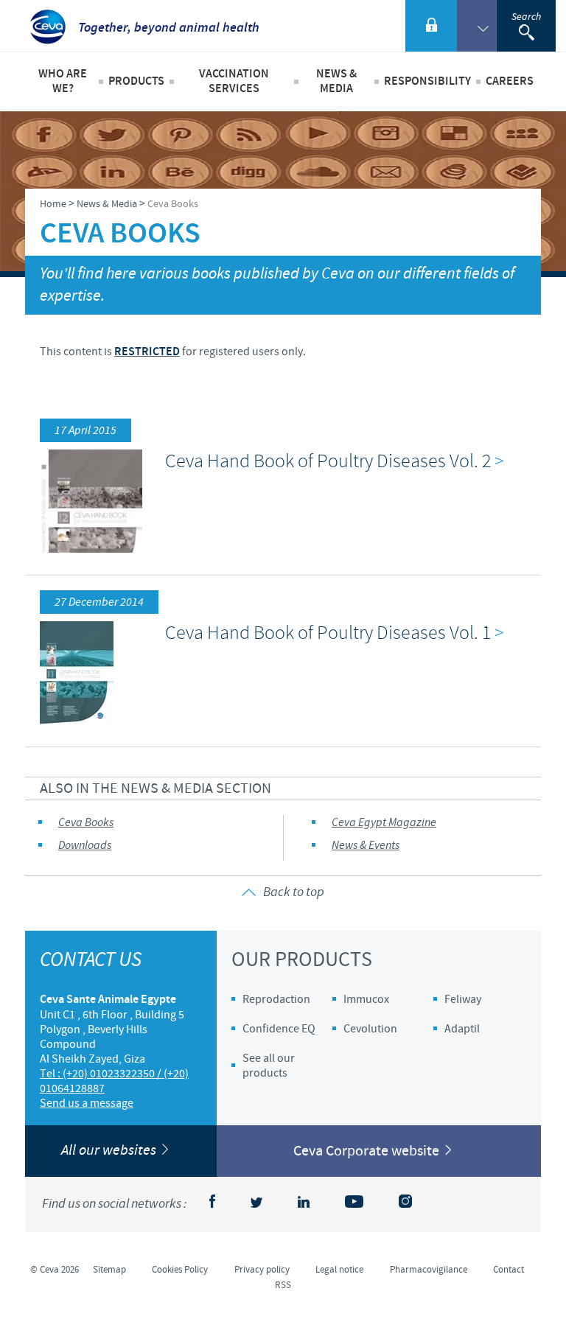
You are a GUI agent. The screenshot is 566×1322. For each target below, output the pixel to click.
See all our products (268, 1065)
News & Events (365, 845)
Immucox (366, 999)
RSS (283, 1285)
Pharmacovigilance (428, 1270)
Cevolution (370, 1028)
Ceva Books (85, 822)
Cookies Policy (180, 1270)
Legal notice (339, 1270)
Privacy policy (262, 1270)
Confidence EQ (278, 1028)
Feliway (462, 999)
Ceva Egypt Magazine (384, 822)
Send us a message (86, 1103)
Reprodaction (276, 999)
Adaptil (462, 1028)
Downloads (84, 845)
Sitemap (109, 1270)
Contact (508, 1270)
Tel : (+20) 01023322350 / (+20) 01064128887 (114, 1081)
